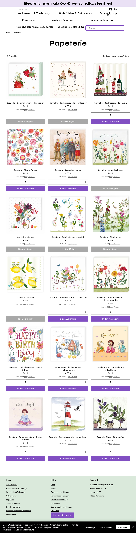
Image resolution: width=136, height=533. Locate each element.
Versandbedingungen (60, 496)
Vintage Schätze (13, 503)
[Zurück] (14, 3)
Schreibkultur (11, 496)
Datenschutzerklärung (60, 492)
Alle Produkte (11, 485)
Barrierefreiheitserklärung (61, 507)
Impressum (55, 503)
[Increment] (128, 115)
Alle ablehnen (106, 527)
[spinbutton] (110, 115)
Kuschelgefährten (13, 507)
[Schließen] (132, 527)
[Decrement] (92, 115)
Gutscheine (11, 514)
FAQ (53, 485)
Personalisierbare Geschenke (18, 511)
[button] (120, 15)
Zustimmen (122, 527)
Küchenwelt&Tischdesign (16, 488)
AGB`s (53, 488)
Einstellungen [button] (90, 527)
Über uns (55, 511)
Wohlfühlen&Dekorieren (16, 492)
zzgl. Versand (30, 110)
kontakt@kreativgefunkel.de (101, 485)
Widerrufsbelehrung (59, 499)
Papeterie (10, 499)
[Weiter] (122, 3)
